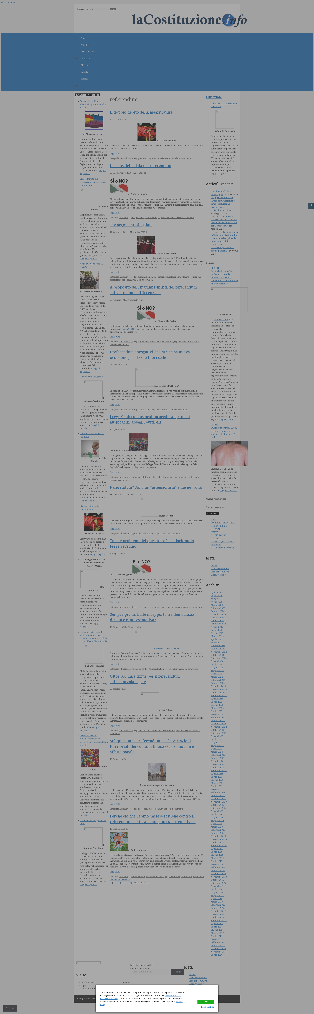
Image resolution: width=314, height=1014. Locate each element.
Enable (205, 1002)
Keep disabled (207, 1007)
